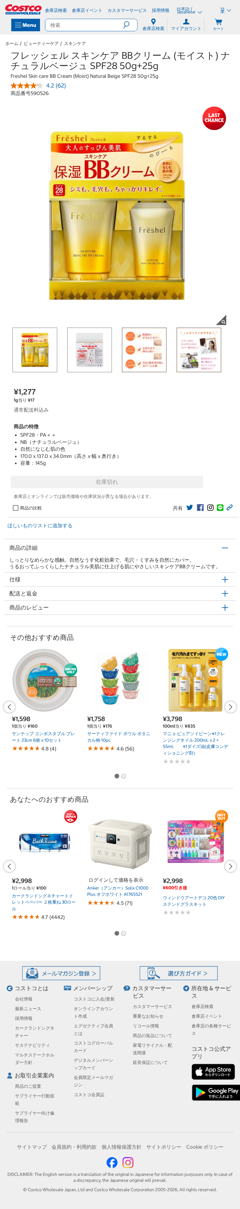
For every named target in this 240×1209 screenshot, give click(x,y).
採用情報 (23, 1018)
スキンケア (75, 43)
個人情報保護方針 (122, 1147)
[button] (130, 25)
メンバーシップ (92, 988)
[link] (189, 508)
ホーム (11, 43)
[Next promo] (231, 707)
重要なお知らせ (148, 1016)
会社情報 (23, 999)
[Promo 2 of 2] (123, 776)
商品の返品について (152, 1035)
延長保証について (150, 1062)
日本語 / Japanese (186, 10)
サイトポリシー (163, 1147)
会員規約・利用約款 (74, 1147)
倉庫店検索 (202, 1006)
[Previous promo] (9, 707)
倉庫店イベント (207, 1016)
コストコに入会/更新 (94, 999)
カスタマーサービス (152, 1006)
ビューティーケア (41, 43)
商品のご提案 (28, 1086)
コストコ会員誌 (89, 1094)
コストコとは (31, 988)
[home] (24, 9)
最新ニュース (28, 1008)
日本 (222, 10)
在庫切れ (107, 481)
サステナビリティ (32, 1045)
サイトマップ (32, 1147)
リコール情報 (146, 1026)
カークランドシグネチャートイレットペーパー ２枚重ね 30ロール (44, 902)
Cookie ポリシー (204, 1147)
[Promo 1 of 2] (116, 776)
